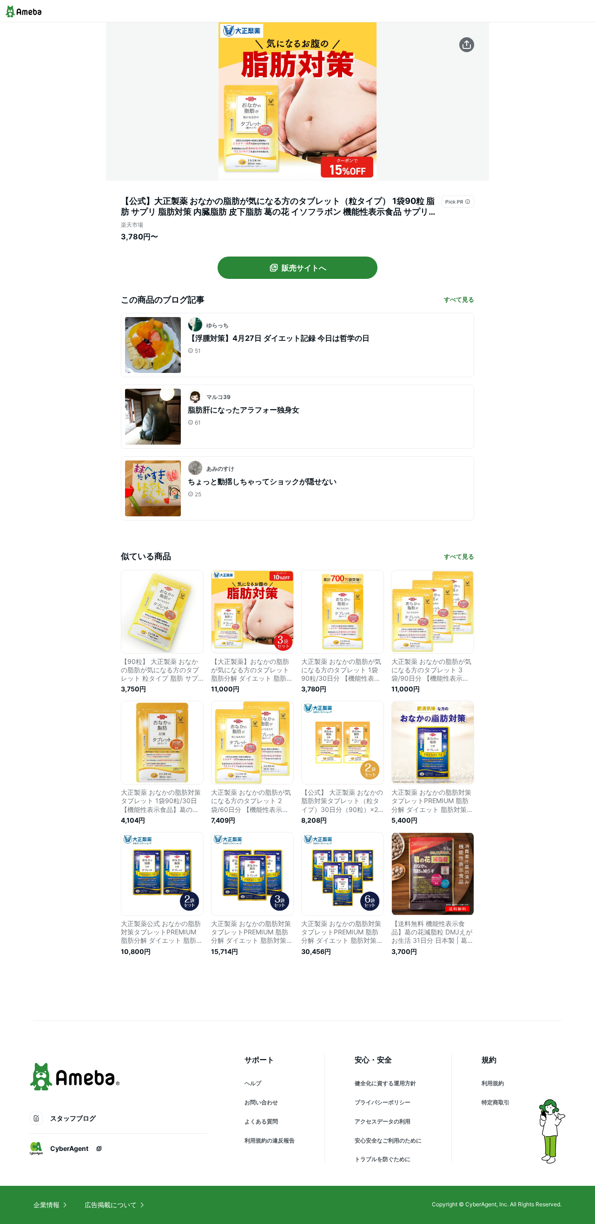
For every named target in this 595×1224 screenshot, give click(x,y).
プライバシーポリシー (382, 1102)
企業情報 (46, 1205)
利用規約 (493, 1083)
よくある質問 (261, 1121)
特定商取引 (495, 1102)
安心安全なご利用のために (388, 1140)
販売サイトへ (304, 267)
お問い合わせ (261, 1102)
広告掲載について (111, 1205)
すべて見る (459, 299)
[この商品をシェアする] (466, 44)
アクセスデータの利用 (382, 1121)
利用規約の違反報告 (270, 1140)
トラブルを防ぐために (382, 1159)
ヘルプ (253, 1083)
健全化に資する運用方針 (385, 1083)
